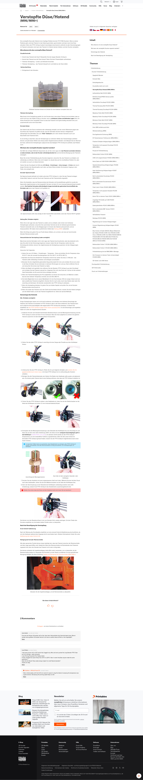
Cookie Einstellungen (46, 770)
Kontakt (112, 753)
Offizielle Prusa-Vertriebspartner (115, 750)
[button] (91, 30)
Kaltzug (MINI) (58, 229)
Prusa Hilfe (79, 745)
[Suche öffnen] (101, 1)
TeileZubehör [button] (53, 6)
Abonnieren (60, 724)
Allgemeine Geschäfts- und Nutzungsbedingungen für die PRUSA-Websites (81, 765)
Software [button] (75, 6)
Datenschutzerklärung (47, 768)
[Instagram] (116, 767)
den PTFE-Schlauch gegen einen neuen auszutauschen (44, 307)
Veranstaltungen (63, 751)
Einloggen (40, 626)
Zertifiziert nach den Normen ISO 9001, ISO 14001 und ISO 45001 (117, 757)
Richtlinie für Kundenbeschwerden (80, 768)
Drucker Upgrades (24, 747)
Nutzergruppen (63, 749)
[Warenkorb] (121, 1)
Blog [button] (110, 6)
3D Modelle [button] (84, 6)
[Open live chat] (138, 775)
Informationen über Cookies (62, 768)
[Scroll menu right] (122, 5)
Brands (43, 755)
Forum (61, 747)
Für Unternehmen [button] (65, 6)
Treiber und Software (99, 751)
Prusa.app (96, 747)
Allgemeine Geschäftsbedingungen (50, 765)
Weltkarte (61, 745)
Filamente (21, 749)
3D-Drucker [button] (33, 6)
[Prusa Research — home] (23, 6)
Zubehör (21, 751)
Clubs (43, 749)
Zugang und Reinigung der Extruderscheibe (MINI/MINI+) (59, 554)
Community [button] (92, 6)
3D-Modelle (44, 745)
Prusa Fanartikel (23, 753)
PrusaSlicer (96, 745)
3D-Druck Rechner (81, 749)
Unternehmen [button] (118, 6)
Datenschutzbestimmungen (65, 729)
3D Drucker (22, 745)
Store (43, 747)
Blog (111, 747)
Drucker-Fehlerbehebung (37, 10)
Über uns (113, 745)
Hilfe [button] (100, 6)
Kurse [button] (105, 6)
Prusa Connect (97, 749)
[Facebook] (113, 767)
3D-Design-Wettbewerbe (45, 752)
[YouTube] (123, 767)
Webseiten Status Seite (97, 768)
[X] (120, 767)
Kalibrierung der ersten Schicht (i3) (30, 536)
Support (27, 10)
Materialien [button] (43, 6)
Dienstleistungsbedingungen (81, 729)
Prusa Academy (80, 747)
